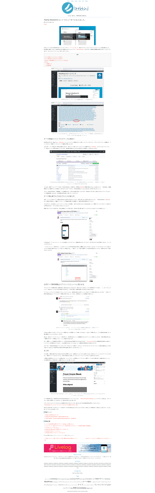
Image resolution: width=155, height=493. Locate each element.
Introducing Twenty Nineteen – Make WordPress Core (56, 416)
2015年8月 (76, 466)
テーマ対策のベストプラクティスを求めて (54, 57)
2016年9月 (89, 464)
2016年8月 (94, 464)
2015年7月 (81, 466)
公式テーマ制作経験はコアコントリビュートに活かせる (56, 60)
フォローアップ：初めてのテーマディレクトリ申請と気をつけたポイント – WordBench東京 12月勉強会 (68, 425)
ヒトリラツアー (98, 481)
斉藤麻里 (88, 488)
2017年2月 (63, 464)
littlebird (81, 9)
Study (72, 1)
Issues (108, 199)
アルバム (64, 481)
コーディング (80, 481)
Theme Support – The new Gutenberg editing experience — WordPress (60, 418)
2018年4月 (76, 463)
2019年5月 (46, 463)
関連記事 (48, 65)
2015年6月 (86, 466)
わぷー (57, 481)
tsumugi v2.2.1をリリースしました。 (51, 456)
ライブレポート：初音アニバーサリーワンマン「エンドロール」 (89, 458)
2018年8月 (66, 463)
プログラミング (62, 485)
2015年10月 (71, 466)
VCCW (86, 479)
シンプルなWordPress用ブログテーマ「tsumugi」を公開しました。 (60, 424)
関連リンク (49, 63)
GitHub (81, 187)
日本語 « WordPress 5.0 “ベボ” (51, 414)
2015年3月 (96, 466)
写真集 (71, 488)
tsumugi (82, 491)
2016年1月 (56, 466)
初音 (75, 488)
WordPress (51, 435)
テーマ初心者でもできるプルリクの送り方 (54, 58)
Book (80, 1)
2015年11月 (66, 466)
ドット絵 (92, 481)
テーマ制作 (65, 435)
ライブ (80, 485)
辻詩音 (91, 488)
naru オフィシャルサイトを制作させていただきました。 (98, 438)
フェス (102, 481)
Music (76, 1)
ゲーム (75, 481)
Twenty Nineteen (80, 49)
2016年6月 (104, 464)
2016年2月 (51, 466)
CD (58, 479)
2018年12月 (56, 463)
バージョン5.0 (73, 47)
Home (68, 1)
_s (102, 287)
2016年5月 (108, 464)
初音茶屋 (79, 488)
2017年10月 (101, 463)
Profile (86, 1)
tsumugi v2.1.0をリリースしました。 (53, 431)
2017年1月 (68, 464)
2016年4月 (46, 466)
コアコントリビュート (58, 435)
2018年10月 (61, 463)
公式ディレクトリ (70, 435)
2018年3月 (81, 463)
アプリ (60, 481)
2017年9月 (106, 463)
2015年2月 (101, 466)
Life (83, 1)
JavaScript (73, 479)
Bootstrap (54, 479)
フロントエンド (108, 481)
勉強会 (84, 488)
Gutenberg (61, 142)
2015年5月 (91, 466)
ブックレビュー (49, 485)
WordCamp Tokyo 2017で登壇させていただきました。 (57, 429)
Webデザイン (99, 479)
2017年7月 (49, 464)
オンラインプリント (69, 481)
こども (54, 481)
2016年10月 (84, 464)
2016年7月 (99, 464)
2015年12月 (60, 466)
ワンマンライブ (100, 485)
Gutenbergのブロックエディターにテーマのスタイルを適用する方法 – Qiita (61, 404)
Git (65, 478)
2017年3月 (59, 464)
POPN (77, 479)
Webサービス (92, 479)
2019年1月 (51, 463)
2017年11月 (96, 463)
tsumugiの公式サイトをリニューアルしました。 (55, 432)
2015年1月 (105, 466)
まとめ (46, 62)
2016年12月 (73, 464)
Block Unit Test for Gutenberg (87, 398)
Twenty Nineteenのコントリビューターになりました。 (91, 456)
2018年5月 (71, 463)
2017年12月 (90, 463)
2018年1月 (86, 463)
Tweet (45, 24)
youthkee (52, 22)
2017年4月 (54, 464)
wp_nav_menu (90, 341)
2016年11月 (78, 464)
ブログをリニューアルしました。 (52, 427)
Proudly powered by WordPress (72, 491)
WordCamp (107, 479)
